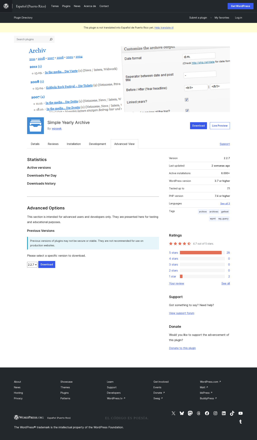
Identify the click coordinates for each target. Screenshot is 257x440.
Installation (74, 144)
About (17, 381)
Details (35, 144)
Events (157, 387)
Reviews (53, 144)
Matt (204, 387)
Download (198, 125)
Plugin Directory (23, 17)
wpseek (57, 128)
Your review (176, 283)
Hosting (18, 392)
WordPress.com (210, 381)
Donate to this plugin (182, 348)
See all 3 (225, 203)
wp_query (223, 218)
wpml (213, 218)
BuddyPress (208, 398)
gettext (225, 211)
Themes (65, 387)
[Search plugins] (51, 39)
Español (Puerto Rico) (59, 417)
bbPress (206, 392)
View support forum (181, 313)
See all (226, 283)
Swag (158, 398)
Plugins (64, 392)
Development (97, 144)
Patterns (65, 398)
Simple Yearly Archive (68, 122)
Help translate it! (164, 27)
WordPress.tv (116, 398)
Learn (110, 381)
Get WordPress (240, 6)
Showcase (66, 381)
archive (203, 211)
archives (213, 211)
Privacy (18, 398)
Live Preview (220, 125)
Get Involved (161, 381)
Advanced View (124, 144)
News (17, 387)
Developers (114, 392)
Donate (159, 392)
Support (225, 144)
